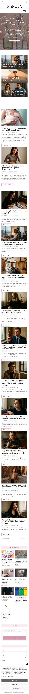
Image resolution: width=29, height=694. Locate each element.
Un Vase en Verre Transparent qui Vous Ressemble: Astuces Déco (21, 562)
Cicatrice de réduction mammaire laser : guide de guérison (14, 129)
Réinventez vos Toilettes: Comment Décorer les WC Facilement (6, 580)
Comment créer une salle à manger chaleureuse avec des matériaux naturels (14, 277)
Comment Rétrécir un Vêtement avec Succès (7, 597)
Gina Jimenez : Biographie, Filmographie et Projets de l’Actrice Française (14, 212)
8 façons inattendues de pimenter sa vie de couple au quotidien (14, 63)
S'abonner (14, 638)
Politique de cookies (8, 692)
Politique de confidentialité (18, 692)
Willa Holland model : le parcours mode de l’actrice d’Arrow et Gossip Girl (14, 486)
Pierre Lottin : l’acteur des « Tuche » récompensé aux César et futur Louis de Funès (13, 347)
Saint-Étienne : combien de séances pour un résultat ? (12, 77)
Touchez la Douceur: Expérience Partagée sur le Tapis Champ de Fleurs (7, 562)
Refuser (14, 684)
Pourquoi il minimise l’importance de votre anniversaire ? (14, 92)
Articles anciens (6, 538)
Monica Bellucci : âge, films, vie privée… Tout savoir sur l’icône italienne (13, 521)
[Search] (26, 1)
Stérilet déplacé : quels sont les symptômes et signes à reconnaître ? (13, 167)
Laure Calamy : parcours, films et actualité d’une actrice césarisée (13, 418)
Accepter (14, 680)
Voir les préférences (14, 688)
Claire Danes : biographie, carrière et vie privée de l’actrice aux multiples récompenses (13, 312)
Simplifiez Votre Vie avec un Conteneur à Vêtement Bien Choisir (21, 599)
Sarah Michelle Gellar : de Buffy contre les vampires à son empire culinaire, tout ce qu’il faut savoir (13, 451)
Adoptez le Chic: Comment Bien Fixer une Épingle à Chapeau (7, 615)
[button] (27, 664)
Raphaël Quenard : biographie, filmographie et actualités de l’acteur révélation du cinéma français (12, 382)
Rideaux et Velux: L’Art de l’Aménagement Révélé (21, 579)
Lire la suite (14, 41)
